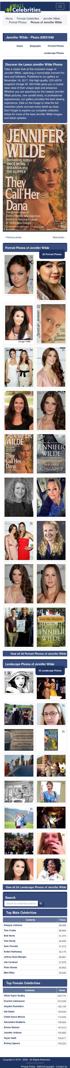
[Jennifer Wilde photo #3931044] (51, 497)
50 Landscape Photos (50, 670)
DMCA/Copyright (45, 1066)
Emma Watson (11, 1027)
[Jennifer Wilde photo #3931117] (19, 843)
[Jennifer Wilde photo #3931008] (19, 682)
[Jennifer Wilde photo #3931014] (19, 817)
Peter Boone (10, 967)
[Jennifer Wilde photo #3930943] (19, 275)
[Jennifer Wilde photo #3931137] (19, 714)
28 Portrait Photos (52, 254)
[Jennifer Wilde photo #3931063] (19, 541)
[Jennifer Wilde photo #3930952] (19, 584)
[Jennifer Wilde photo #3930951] (51, 411)
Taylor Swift (10, 1038)
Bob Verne (9, 935)
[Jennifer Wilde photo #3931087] (51, 541)
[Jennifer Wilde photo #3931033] (51, 740)
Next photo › (59, 237)
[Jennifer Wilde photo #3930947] (19, 411)
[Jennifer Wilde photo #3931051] (19, 791)
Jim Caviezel (11, 962)
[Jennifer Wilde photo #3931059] (51, 627)
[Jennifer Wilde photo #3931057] (51, 454)
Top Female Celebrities (23, 983)
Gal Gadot (9, 1011)
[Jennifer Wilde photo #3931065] (19, 740)
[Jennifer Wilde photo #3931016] (51, 324)
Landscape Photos (54, 53)
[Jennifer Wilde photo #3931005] (51, 766)
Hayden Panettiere (14, 1006)
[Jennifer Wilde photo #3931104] (19, 766)
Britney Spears (12, 1043)
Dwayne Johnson (13, 925)
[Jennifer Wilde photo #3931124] (51, 869)
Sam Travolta (11, 946)
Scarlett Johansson (14, 1001)
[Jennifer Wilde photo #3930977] (51, 367)
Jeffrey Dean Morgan (15, 956)
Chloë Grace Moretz (14, 1016)
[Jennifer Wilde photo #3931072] (51, 817)
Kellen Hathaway (13, 951)
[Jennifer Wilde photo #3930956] (51, 584)
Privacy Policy (28, 1066)
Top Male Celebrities (21, 912)
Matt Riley (9, 972)
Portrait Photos (56, 46)
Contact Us (61, 1066)
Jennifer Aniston (12, 1032)
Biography (35, 46)
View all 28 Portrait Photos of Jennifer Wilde (38, 653)
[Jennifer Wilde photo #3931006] (19, 627)
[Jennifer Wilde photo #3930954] (51, 714)
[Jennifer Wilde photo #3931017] (19, 367)
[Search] (41, 903)
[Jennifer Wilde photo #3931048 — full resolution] (35, 177)
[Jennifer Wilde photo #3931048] (19, 454)
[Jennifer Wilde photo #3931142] (19, 497)
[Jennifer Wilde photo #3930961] (19, 324)
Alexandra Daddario (14, 1022)
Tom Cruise (10, 930)
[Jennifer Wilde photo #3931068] (51, 688)
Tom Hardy (9, 941)
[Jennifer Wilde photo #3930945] (19, 869)
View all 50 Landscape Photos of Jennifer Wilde (36, 887)
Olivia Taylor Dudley (14, 995)
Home (20, 46)
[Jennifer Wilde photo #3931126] (51, 843)
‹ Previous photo (13, 237)
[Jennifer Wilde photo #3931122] (51, 281)
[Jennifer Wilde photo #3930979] (51, 791)
